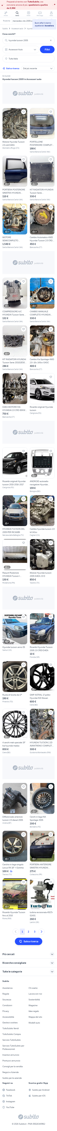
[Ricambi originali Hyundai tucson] (42, 395)
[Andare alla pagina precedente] (16, 932)
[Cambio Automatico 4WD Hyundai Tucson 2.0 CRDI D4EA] (42, 226)
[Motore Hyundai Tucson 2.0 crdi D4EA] (14, 130)
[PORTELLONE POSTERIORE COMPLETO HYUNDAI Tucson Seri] (42, 130)
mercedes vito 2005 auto (24, 20)
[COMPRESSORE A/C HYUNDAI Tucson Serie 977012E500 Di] (14, 300)
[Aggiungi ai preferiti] (23, 111)
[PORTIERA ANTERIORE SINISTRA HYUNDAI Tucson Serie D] (42, 853)
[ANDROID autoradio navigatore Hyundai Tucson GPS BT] (42, 470)
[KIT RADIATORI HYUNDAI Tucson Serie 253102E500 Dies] (14, 348)
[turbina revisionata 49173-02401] (42, 901)
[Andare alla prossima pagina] (41, 932)
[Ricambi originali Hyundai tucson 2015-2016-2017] (14, 470)
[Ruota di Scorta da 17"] (14, 683)
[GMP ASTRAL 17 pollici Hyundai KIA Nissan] (42, 683)
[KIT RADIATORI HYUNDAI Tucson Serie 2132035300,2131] (42, 178)
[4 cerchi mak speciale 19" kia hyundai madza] (14, 731)
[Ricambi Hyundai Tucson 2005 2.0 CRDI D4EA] (42, 635)
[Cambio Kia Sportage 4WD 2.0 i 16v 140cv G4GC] (42, 348)
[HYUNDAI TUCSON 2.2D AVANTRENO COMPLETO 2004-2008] (42, 731)
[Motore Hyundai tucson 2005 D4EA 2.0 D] (42, 561)
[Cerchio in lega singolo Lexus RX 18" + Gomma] (14, 853)
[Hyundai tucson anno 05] (14, 635)
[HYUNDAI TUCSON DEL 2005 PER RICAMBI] (14, 516)
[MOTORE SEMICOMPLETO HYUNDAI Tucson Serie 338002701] (14, 226)
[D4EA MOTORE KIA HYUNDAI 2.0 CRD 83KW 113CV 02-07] (14, 395)
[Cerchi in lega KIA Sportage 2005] (42, 805)
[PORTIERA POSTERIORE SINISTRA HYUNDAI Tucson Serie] (14, 178)
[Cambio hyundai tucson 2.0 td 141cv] (42, 516)
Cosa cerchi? (9, 34)
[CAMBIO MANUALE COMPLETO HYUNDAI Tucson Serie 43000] (42, 300)
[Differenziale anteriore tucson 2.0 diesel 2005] (14, 805)
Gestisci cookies (10, 1022)
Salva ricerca (12, 68)
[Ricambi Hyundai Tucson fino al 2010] (14, 901)
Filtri (47, 49)
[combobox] (28, 40)
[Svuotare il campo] (51, 40)
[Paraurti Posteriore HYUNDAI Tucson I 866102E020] (14, 561)
